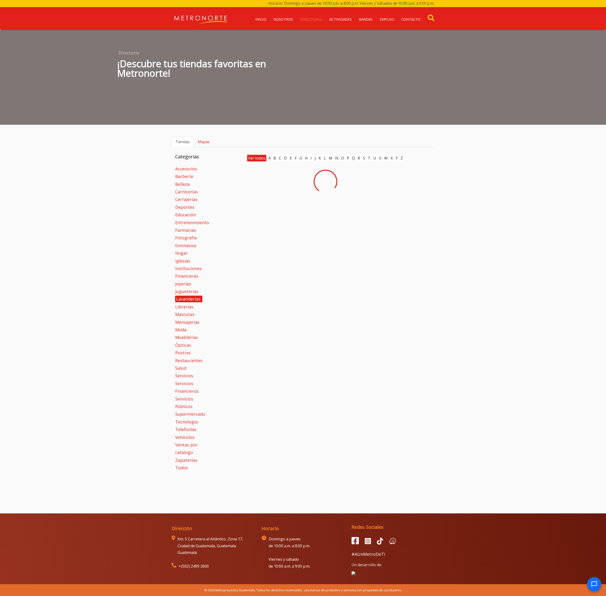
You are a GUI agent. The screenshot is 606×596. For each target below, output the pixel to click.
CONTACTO (411, 19)
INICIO (260, 19)
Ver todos (256, 158)
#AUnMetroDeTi (368, 554)
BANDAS (366, 19)
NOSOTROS (283, 19)
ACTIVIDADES (340, 19)
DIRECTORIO (311, 19)
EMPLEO (387, 19)
